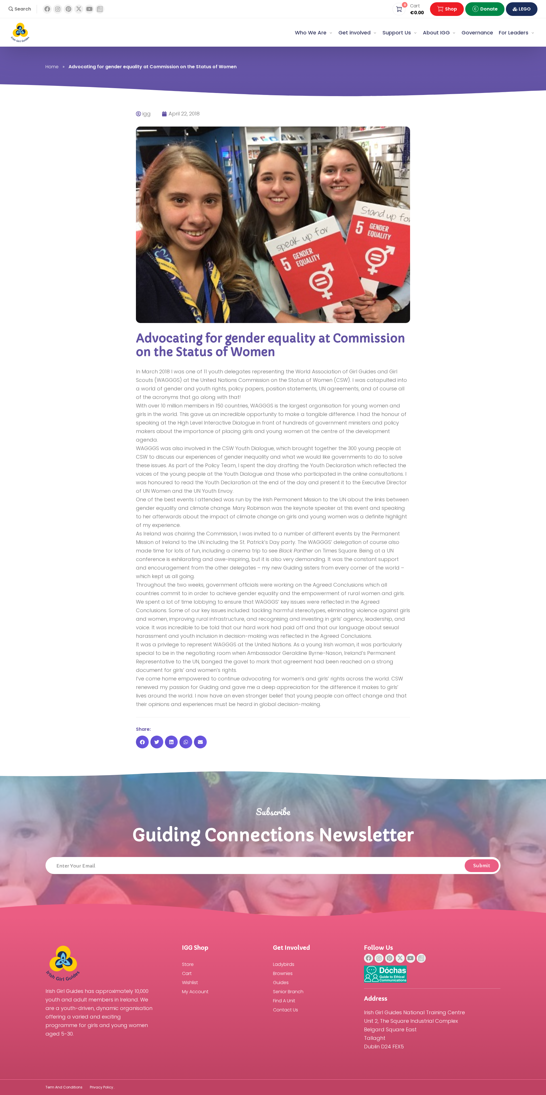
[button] (20, 9)
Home (52, 66)
